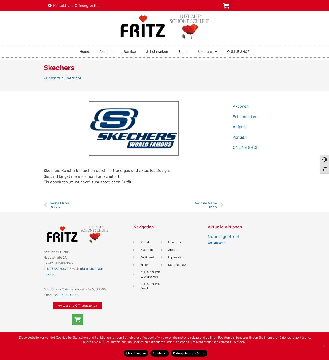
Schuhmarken (157, 51)
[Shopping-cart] (226, 5)
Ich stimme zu (136, 353)
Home (84, 51)
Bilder (183, 51)
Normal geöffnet (223, 236)
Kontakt (239, 137)
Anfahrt (239, 127)
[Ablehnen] (323, 346)
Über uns (205, 51)
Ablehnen (160, 353)
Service (130, 51)
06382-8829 (60, 268)
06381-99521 (69, 295)
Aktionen (106, 51)
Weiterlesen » (217, 242)
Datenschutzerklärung (189, 353)
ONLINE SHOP (238, 51)
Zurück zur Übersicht (62, 78)
